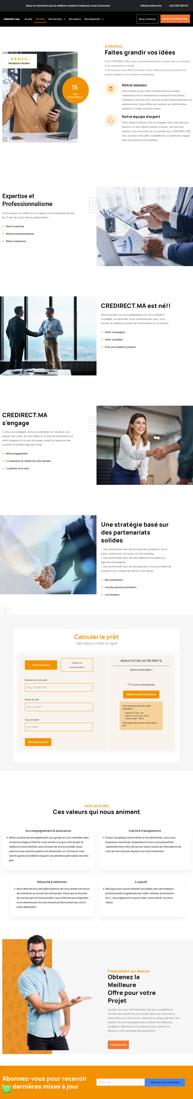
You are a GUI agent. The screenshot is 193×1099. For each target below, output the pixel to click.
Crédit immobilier (41, 665)
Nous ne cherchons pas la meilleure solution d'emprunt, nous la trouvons (68, 5)
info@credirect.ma (151, 5)
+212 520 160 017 (178, 5)
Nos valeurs (75, 19)
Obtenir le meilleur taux (175, 18)
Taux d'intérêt (32, 720)
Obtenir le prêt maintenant (141, 694)
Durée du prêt (32, 699)
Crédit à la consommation (77, 665)
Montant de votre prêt (36, 680)
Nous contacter (118, 1044)
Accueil (28, 19)
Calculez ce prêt (38, 742)
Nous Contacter (147, 19)
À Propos (40, 19)
